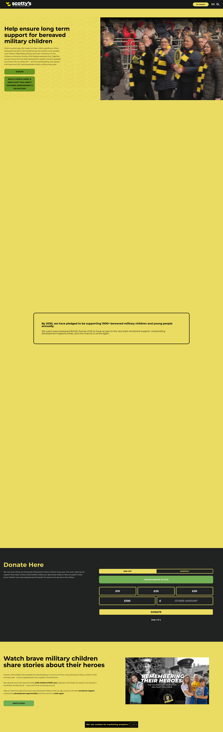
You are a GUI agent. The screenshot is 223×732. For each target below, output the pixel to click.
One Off (127, 571)
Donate (20, 72)
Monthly (184, 571)
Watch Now (19, 703)
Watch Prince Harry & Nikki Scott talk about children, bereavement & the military (20, 84)
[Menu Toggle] (213, 4)
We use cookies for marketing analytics (107, 724)
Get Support (200, 4)
